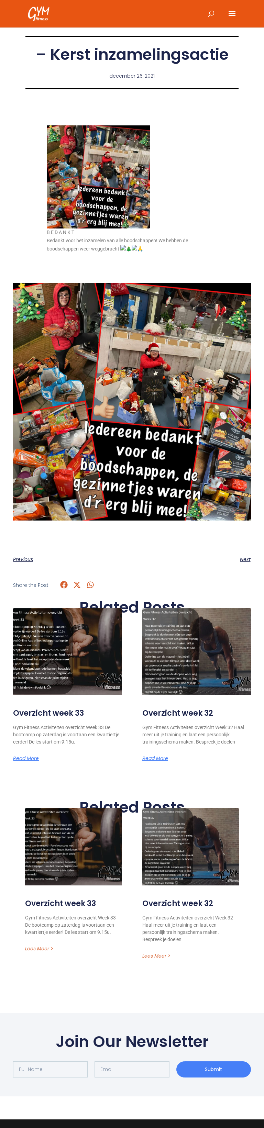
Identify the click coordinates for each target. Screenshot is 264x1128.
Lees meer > (39, 948)
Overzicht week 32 (177, 713)
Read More (26, 758)
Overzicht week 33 (48, 713)
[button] (64, 585)
